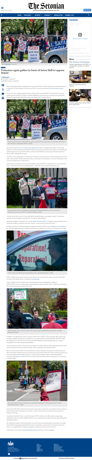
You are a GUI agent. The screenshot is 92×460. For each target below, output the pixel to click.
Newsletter (58, 15)
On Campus (3, 67)
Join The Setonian (58, 449)
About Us (56, 444)
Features (39, 445)
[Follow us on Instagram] (9, 453)
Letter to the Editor (59, 450)
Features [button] (27, 15)
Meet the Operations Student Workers (77, 85)
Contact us (56, 445)
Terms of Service (58, 447)
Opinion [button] (47, 15)
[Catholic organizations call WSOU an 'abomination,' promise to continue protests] (80, 62)
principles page (35, 279)
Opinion (38, 448)
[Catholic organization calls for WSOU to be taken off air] (80, 95)
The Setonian (73, 53)
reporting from (19, 356)
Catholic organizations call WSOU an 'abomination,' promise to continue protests (80, 65)
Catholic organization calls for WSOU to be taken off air (80, 103)
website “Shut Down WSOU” (39, 221)
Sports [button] (37, 15)
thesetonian (81, 53)
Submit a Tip (69, 15)
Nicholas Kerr (8, 64)
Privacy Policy (57, 448)
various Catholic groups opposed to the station (31, 148)
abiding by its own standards (58, 226)
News (19, 15)
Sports (38, 447)
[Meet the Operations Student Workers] (80, 77)
